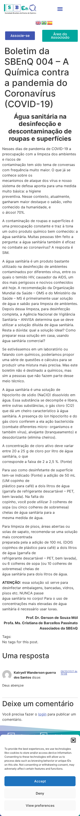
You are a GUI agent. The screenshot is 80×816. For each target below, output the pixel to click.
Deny (40, 793)
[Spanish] (50, 22)
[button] (73, 740)
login (42, 714)
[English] (38, 22)
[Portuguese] (44, 22)
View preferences (40, 805)
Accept (40, 781)
